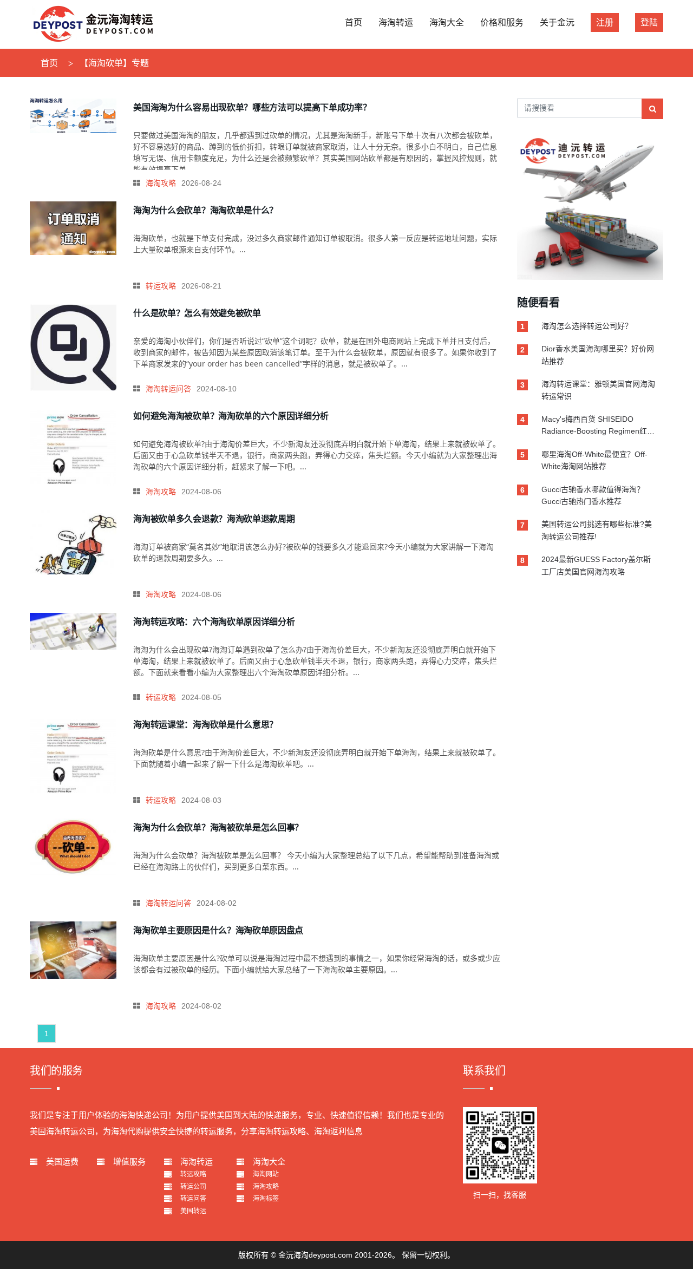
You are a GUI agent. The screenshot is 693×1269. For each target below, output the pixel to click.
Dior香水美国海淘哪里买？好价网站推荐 (597, 354)
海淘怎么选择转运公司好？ (586, 326)
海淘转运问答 (168, 388)
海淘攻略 (161, 183)
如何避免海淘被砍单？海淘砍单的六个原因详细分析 (231, 416)
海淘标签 (266, 1198)
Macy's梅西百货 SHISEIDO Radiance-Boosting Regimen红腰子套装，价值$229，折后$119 (598, 426)
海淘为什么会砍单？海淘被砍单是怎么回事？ (218, 827)
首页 (49, 63)
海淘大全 (269, 1161)
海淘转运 (196, 1161)
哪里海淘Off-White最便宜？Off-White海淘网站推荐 (594, 460)
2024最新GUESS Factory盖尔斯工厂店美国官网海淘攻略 (596, 565)
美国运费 (62, 1161)
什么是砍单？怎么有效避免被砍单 (196, 313)
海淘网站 (266, 1174)
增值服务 (129, 1161)
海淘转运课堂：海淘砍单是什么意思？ (205, 724)
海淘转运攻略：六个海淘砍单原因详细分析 (214, 621)
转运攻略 (161, 285)
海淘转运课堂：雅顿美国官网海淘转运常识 (598, 390)
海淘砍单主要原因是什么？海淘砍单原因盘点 (218, 930)
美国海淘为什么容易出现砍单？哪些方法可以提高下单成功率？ (252, 107)
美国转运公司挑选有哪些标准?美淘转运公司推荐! (596, 530)
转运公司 (193, 1186)
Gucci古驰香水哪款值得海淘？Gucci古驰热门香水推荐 (592, 495)
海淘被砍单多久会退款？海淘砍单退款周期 (214, 519)
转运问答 (193, 1198)
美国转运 (193, 1211)
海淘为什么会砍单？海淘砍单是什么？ (205, 210)
